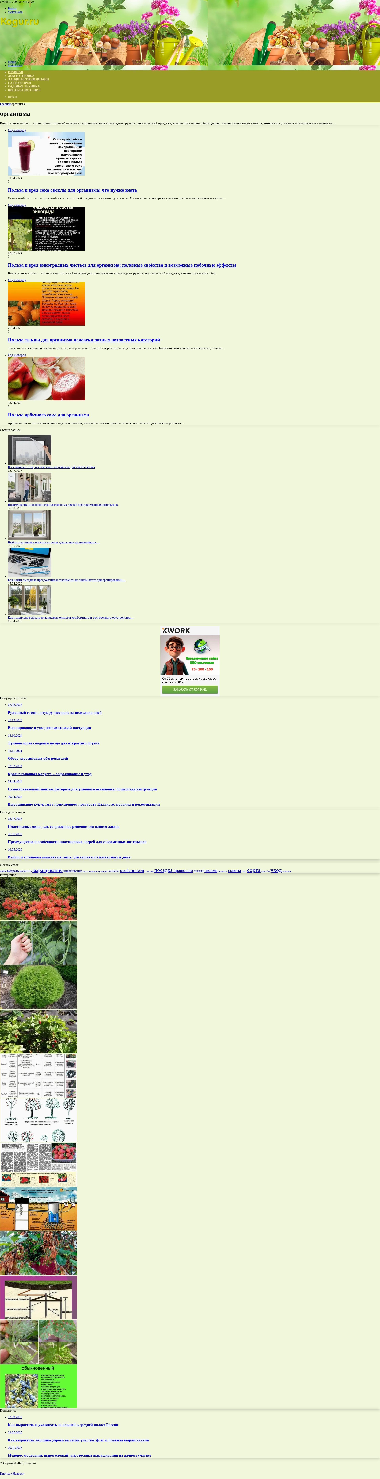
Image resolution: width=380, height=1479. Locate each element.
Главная (5, 104)
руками (199, 871)
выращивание (47, 870)
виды (3, 871)
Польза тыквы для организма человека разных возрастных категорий (84, 339)
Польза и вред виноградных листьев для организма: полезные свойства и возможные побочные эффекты (122, 265)
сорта (254, 870)
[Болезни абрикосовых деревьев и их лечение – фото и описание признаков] (38, 1274)
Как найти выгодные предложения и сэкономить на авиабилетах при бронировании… (66, 580)
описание (113, 871)
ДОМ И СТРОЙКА (21, 75)
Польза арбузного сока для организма (48, 414)
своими (210, 870)
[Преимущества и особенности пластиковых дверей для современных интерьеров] (29, 501)
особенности (132, 870)
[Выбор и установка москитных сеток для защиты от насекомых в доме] (29, 538)
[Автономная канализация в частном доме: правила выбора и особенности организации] (38, 1229)
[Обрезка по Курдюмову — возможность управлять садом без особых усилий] (38, 1141)
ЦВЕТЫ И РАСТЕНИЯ (24, 90)
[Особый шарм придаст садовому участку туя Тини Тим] (38, 1008)
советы (234, 870)
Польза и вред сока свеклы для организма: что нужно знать (72, 190)
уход (276, 870)
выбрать (13, 871)
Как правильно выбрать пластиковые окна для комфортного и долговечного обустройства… (70, 617)
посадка (163, 870)
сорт (244, 871)
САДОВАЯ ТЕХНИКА (24, 86)
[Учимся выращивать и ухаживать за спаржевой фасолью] (38, 963)
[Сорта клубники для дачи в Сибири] (38, 1185)
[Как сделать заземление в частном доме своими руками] (38, 1318)
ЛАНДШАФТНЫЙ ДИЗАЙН (28, 79)
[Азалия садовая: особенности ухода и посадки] (38, 919)
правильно (183, 870)
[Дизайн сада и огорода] (20, 55)
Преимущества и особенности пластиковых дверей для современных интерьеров (63, 504)
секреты (222, 871)
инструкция (100, 871)
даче (85, 871)
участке (287, 871)
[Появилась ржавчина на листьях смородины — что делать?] (38, 1362)
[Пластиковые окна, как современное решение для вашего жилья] (29, 463)
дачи (91, 871)
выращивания (72, 871)
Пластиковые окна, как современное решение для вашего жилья (51, 467)
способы (265, 871)
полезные (149, 871)
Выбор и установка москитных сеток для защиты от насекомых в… (53, 542)
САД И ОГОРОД (19, 82)
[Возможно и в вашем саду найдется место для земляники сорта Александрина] (38, 1052)
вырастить (26, 870)
